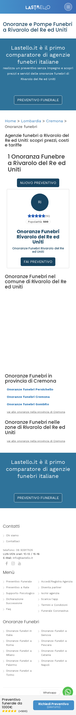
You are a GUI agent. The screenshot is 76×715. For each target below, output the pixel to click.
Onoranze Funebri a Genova (54, 632)
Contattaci (13, 541)
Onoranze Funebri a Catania (54, 652)
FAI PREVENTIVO (38, 262)
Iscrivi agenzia (50, 593)
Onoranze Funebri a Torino (19, 672)
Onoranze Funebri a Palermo (19, 662)
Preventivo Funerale (19, 581)
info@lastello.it (23, 557)
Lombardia (31, 121)
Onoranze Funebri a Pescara (54, 642)
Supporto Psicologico (20, 593)
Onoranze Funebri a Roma (19, 642)
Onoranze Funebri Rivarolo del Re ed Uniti (38, 236)
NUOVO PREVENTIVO (38, 183)
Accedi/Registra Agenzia (56, 581)
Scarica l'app (49, 599)
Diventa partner (51, 587)
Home (10, 121)
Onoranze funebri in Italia (19, 632)
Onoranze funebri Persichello (30, 389)
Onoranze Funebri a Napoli (54, 662)
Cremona (54, 121)
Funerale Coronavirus (54, 610)
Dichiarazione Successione (14, 601)
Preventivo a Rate (17, 587)
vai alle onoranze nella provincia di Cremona (36, 411)
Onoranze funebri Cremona (28, 397)
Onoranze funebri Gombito (28, 404)
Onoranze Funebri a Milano (19, 652)
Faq (8, 609)
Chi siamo (12, 535)
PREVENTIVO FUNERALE (38, 100)
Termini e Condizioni (54, 604)
